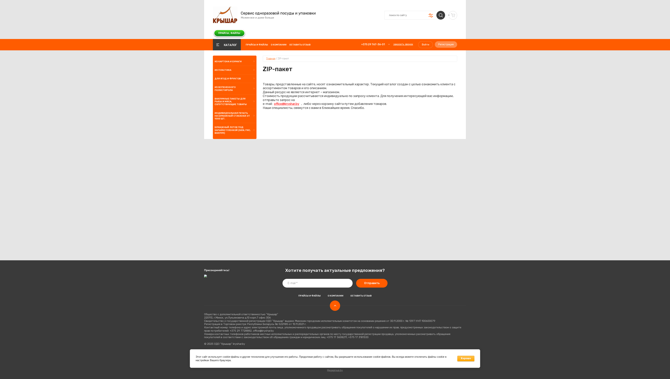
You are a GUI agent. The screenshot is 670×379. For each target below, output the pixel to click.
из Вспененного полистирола (225, 88)
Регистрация (446, 44)
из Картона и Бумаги (228, 61)
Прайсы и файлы (257, 44)
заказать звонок (403, 44)
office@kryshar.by (286, 104)
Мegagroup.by (335, 370)
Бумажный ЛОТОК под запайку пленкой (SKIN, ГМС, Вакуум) (233, 130)
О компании (278, 44)
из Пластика (223, 70)
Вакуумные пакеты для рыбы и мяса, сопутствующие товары (231, 101)
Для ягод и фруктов (228, 78)
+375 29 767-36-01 (373, 44)
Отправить (372, 283)
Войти (425, 44)
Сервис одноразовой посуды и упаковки (278, 13)
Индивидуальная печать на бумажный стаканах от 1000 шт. (232, 116)
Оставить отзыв (300, 44)
